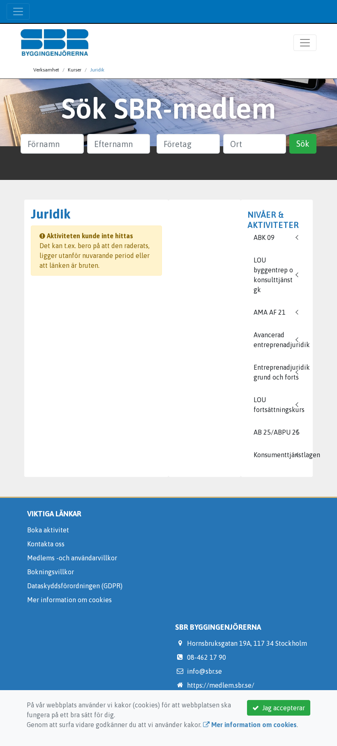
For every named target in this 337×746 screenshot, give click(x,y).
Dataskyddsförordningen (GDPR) (74, 585)
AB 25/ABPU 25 (277, 432)
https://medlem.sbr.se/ (220, 685)
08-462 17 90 (206, 657)
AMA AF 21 (270, 312)
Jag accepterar (282, 707)
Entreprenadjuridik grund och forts (280, 372)
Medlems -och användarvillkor (72, 558)
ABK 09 (264, 237)
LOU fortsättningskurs (279, 404)
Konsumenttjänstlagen (280, 454)
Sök (302, 143)
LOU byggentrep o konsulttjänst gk (273, 274)
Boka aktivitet (48, 530)
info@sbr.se (204, 671)
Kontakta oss (46, 544)
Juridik (97, 70)
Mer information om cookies (69, 599)
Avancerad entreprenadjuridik (280, 339)
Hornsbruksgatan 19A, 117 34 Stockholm (247, 643)
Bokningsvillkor (50, 572)
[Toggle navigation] (18, 11)
